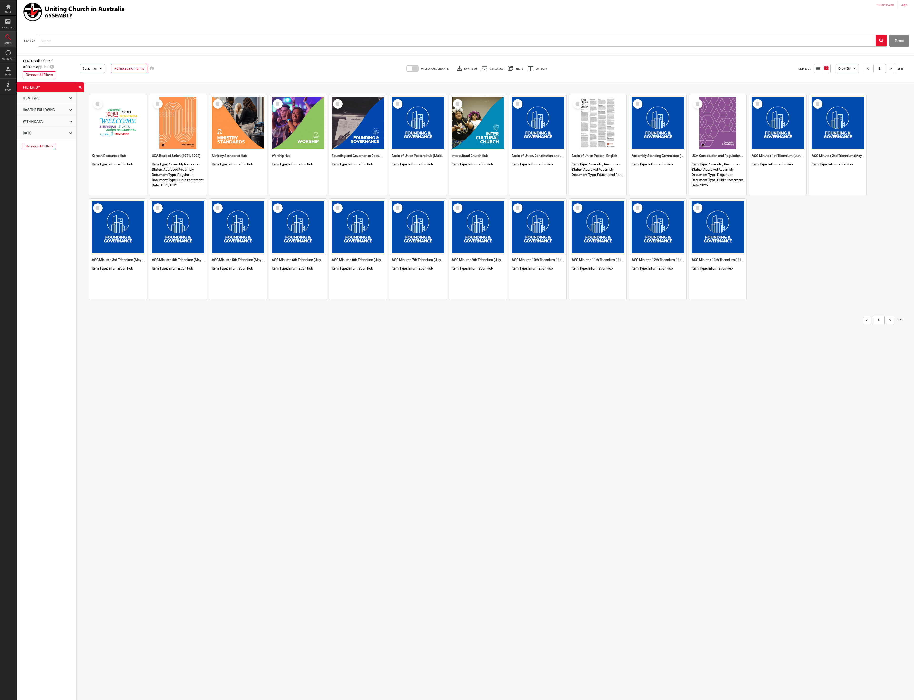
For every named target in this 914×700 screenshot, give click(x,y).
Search (8, 43)
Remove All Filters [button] (39, 75)
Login (8, 74)
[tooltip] (152, 68)
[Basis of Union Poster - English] (598, 123)
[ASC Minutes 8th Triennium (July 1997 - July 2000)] (358, 227)
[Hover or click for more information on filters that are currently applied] (52, 66)
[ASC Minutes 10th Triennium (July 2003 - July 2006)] (538, 227)
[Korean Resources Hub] (118, 123)
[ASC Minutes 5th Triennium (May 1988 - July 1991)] (238, 227)
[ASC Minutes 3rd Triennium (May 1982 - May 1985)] (118, 227)
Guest (890, 4)
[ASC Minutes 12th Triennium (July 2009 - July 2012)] (658, 227)
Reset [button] (899, 41)
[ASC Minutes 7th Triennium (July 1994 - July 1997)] (418, 227)
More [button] (8, 90)
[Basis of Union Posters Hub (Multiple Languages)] (418, 123)
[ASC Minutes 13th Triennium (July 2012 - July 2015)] (718, 227)
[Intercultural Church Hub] (478, 123)
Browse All (8, 27)
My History (8, 58)
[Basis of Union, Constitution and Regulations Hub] (538, 123)
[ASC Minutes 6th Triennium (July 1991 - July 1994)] (298, 227)
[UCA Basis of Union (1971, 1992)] (178, 123)
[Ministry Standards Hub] (238, 123)
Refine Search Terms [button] (129, 68)
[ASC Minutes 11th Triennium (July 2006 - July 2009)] (598, 227)
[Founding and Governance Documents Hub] (358, 123)
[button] (881, 40)
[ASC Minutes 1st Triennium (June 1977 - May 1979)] (778, 123)
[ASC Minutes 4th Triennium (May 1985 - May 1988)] (178, 227)
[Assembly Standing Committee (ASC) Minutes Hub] (658, 123)
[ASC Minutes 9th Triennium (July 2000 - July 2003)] (478, 227)
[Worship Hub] (298, 123)
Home (8, 11)
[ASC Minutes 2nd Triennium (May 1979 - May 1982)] (838, 123)
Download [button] (466, 68)
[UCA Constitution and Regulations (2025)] (718, 123)
